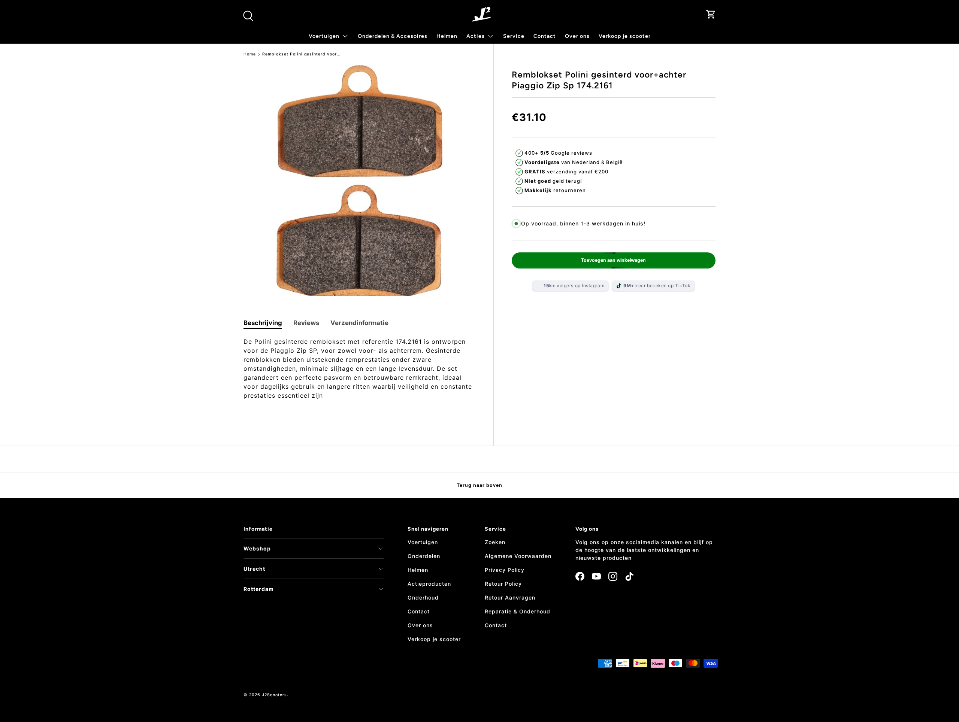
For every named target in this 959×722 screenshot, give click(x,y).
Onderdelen (424, 556)
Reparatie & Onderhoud (517, 611)
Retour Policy (503, 583)
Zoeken (495, 542)
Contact (544, 36)
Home (249, 54)
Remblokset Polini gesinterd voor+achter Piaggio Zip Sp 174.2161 (301, 54)
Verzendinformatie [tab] (359, 323)
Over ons (577, 36)
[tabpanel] (359, 368)
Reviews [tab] (306, 323)
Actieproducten (429, 583)
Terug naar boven (479, 485)
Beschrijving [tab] (262, 323)
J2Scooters (274, 694)
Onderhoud (423, 597)
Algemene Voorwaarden (518, 556)
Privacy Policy (504, 570)
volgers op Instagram (574, 285)
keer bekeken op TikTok (656, 285)
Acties (475, 36)
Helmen (446, 36)
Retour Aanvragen (510, 597)
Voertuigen (423, 542)
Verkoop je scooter (625, 36)
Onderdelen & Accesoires (392, 36)
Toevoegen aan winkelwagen (613, 260)
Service (513, 36)
